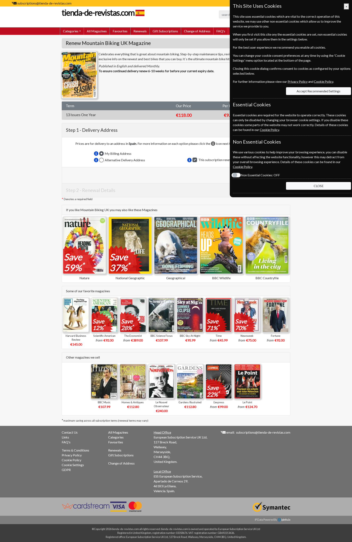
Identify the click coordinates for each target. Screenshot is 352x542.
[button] (96, 153)
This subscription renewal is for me (222, 160)
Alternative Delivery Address (125, 160)
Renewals (140, 31)
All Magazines (97, 31)
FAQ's (220, 31)
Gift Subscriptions (165, 31)
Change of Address (197, 31)
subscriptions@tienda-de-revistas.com (44, 3)
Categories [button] (70, 31)
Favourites (120, 31)
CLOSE (318, 186)
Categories (116, 437)
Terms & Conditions (75, 450)
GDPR (66, 470)
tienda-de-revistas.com (98, 12)
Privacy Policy (72, 455)
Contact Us (70, 432)
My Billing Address (118, 153)
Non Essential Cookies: (260, 175)
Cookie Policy (71, 460)
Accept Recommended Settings (318, 91)
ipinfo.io (285, 519)
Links (65, 437)
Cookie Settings (73, 465)
